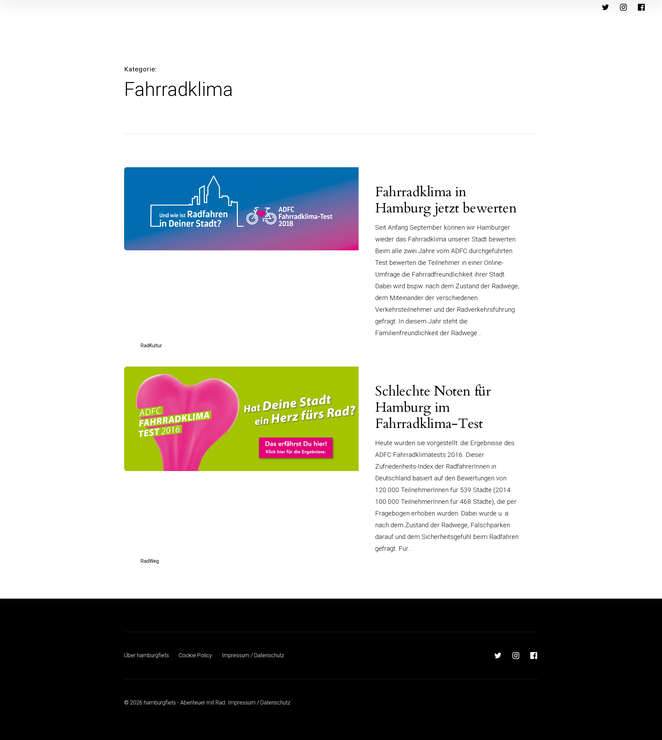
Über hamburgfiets (146, 655)
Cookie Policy (195, 655)
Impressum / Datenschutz (253, 655)
